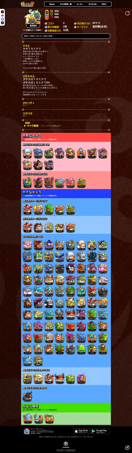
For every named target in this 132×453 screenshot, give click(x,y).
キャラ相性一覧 (65, 4)
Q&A (105, 4)
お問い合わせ (90, 436)
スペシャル (92, 4)
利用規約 (41, 436)
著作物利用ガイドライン (77, 436)
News (50, 4)
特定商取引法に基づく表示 (50, 436)
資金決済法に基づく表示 (64, 436)
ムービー (80, 4)
